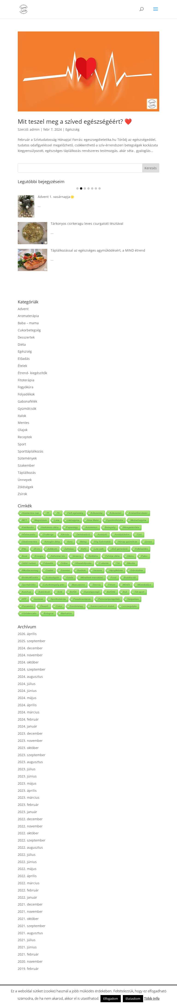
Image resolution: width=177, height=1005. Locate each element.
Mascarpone (78, 584)
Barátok (81, 570)
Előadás (24, 358)
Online (64, 563)
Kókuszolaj (96, 513)
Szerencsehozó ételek (102, 606)
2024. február (28, 719)
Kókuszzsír (115, 513)
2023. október (28, 748)
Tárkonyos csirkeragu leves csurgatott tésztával (87, 223)
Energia (39, 556)
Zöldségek (25, 487)
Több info (151, 998)
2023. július (26, 769)
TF (48, 513)
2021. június (27, 947)
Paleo (144, 556)
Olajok (22, 430)
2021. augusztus (30, 933)
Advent (23, 309)
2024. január (27, 726)
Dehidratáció (83, 534)
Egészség (72, 129)
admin (35, 129)
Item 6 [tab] (96, 188)
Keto (70, 541)
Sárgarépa (133, 599)
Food (113, 577)
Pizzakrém (27, 606)
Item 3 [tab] (85, 188)
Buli (125, 592)
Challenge (48, 534)
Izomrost (38, 599)
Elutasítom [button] (133, 998)
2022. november (30, 826)
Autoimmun (91, 527)
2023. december (30, 733)
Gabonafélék (27, 401)
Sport (22, 444)
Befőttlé (111, 592)
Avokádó (102, 534)
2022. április (27, 876)
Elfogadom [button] (110, 998)
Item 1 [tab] (77, 188)
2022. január (27, 897)
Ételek (22, 366)
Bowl (24, 556)
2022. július (26, 854)
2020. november (30, 961)
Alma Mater (93, 520)
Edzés (70, 577)
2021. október (28, 918)
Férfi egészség (75, 513)
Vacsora (97, 570)
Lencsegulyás (129, 606)
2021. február (28, 954)
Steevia (97, 584)
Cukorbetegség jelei (53, 584)
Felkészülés (141, 549)
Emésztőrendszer (138, 513)
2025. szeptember (31, 641)
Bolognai (48, 613)
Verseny (77, 556)
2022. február (28, 890)
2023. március (28, 797)
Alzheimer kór (58, 556)
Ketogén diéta (52, 541)
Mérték (126, 584)
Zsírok (22, 494)
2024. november (30, 655)
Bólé (60, 592)
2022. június (27, 862)
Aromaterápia (28, 316)
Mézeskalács (144, 584)
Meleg (83, 541)
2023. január (27, 812)
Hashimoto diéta (50, 527)
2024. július (26, 683)
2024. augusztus (30, 676)
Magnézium (41, 520)
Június (148, 541)
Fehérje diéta (113, 556)
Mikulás (131, 563)
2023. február (28, 804)
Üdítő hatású (29, 563)
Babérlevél (44, 592)
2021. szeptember (31, 926)
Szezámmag (76, 606)
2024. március (28, 712)
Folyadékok (26, 394)
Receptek (25, 437)
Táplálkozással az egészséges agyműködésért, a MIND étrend (98, 250)
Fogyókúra (25, 387)
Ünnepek (25, 480)
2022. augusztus (30, 847)
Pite (24, 549)
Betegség (110, 527)
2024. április (27, 705)
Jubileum (52, 549)
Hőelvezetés (28, 534)
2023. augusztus (30, 762)
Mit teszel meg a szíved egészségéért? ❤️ (75, 121)
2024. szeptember (31, 669)
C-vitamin (104, 563)
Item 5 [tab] (92, 188)
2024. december (30, 648)
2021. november (30, 911)
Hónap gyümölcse (127, 541)
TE (58, 513)
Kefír (83, 549)
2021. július (26, 940)
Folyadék (48, 563)
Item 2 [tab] (81, 188)
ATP (24, 599)
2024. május (27, 698)
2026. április (27, 634)
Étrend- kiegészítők (32, 373)
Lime (56, 520)
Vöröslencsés (29, 613)
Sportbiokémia (58, 599)
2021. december (30, 904)
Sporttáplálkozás (30, 451)
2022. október (28, 833)
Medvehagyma (138, 520)
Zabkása (69, 549)
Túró (139, 534)
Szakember (26, 465)
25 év (37, 549)
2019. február (28, 968)
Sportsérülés (28, 584)
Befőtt (73, 592)
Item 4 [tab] (88, 188)
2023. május (27, 783)
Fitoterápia (26, 380)
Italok (22, 415)
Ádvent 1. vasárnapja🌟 (56, 196)
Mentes (23, 422)
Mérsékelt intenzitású (92, 577)
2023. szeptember (31, 755)
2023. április (27, 790)
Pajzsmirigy (72, 527)
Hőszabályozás (83, 563)
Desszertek (26, 337)
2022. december (30, 819)
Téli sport (139, 592)
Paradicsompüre (82, 599)
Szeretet (65, 570)
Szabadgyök (52, 577)
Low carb (99, 549)
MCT (24, 520)
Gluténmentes (29, 541)
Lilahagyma (73, 520)
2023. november (30, 740)
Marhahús (66, 613)
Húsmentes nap (30, 513)
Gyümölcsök (27, 408)
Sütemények (27, 458)
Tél (118, 563)
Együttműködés (114, 520)
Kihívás (65, 534)
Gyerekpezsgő (92, 592)
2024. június (27, 690)
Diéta (22, 344)
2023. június (27, 776)
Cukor (59, 606)
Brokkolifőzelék (30, 577)
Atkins (130, 556)
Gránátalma (136, 570)
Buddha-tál (130, 577)
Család (49, 570)
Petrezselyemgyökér (109, 599)
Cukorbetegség (29, 330)
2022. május (27, 868)
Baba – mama (28, 323)
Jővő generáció (119, 549)
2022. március (28, 883)
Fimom (111, 584)
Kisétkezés (28, 527)
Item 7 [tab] (99, 188)
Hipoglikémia (116, 570)
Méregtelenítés (131, 527)
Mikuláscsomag (30, 570)
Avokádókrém (122, 534)
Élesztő (44, 606)
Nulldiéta (93, 556)
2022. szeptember (31, 840)
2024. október (28, 662)
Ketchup (26, 592)
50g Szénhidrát (102, 541)
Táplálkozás (27, 472)
